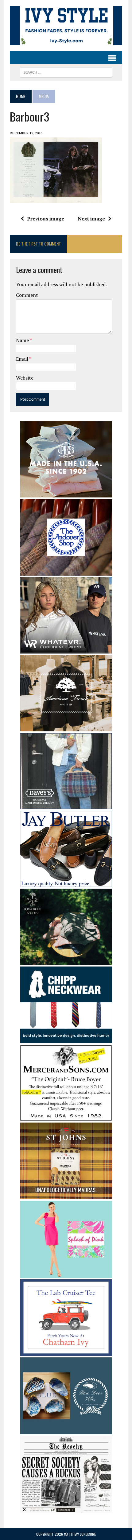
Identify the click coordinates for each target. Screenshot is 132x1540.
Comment (27, 295)
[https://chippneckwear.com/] (66, 1039)
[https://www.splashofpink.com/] (66, 1273)
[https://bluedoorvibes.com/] (66, 1430)
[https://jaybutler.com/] (66, 882)
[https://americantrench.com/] (66, 727)
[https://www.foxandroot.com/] (66, 960)
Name (23, 340)
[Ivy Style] (66, 25)
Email (22, 358)
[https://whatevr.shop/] (66, 649)
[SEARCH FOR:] (66, 71)
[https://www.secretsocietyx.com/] (66, 1508)
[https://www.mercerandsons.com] (66, 1117)
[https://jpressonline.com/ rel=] (66, 493)
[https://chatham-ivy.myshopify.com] (66, 1352)
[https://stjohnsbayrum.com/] (66, 1195)
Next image (91, 218)
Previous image (45, 218)
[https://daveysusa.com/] (66, 805)
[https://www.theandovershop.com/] (66, 571)
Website (24, 377)
